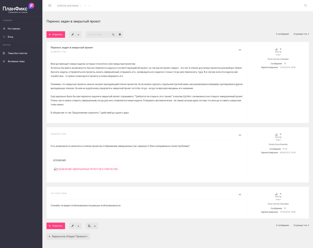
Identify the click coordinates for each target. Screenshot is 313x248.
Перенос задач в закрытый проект (72, 47)
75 (285, 63)
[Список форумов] (21, 8)
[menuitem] (305, 5)
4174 (285, 149)
